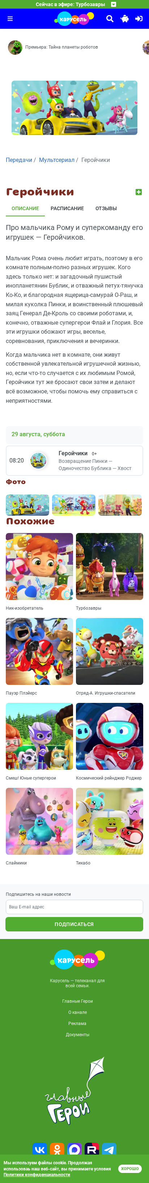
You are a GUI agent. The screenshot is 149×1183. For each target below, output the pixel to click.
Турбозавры (88, 608)
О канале (77, 1012)
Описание (25, 208)
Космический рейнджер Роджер (109, 778)
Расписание (67, 208)
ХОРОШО (130, 1168)
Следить (139, 192)
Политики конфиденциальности (37, 1174)
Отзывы (106, 208)
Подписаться (74, 924)
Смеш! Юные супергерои (31, 778)
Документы (77, 1034)
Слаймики (16, 863)
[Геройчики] (27, 505)
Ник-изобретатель (24, 608)
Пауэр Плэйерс (21, 693)
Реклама (77, 1023)
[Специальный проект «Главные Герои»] (74, 1091)
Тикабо (83, 863)
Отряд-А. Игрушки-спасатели (105, 693)
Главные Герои (77, 1001)
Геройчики (78, 453)
